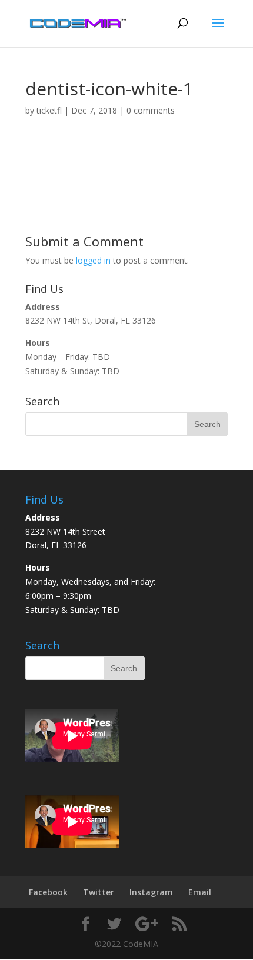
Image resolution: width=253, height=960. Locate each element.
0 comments (150, 110)
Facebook (48, 892)
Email (199, 892)
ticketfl (49, 110)
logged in (93, 260)
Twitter (98, 892)
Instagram (151, 892)
